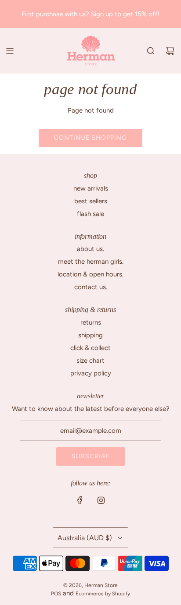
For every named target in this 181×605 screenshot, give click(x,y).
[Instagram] (101, 500)
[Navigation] (9, 50)
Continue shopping (90, 138)
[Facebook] (80, 500)
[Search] (150, 50)
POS (56, 594)
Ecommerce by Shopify (103, 594)
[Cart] (170, 50)
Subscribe (90, 456)
